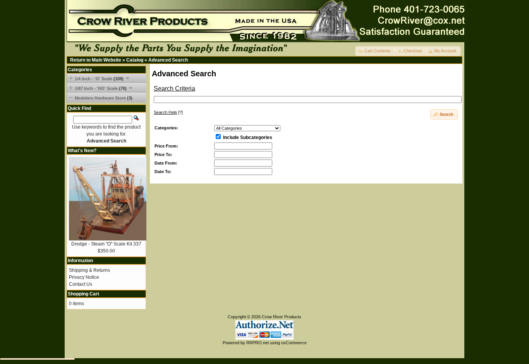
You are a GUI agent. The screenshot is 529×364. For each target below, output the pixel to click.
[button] (375, 51)
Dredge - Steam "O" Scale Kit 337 (106, 244)
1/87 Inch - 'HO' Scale (101, 88)
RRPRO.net (257, 342)
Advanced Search (168, 60)
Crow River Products (281, 316)
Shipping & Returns (89, 270)
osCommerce (294, 342)
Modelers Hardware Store (103, 98)
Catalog (134, 60)
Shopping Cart (83, 294)
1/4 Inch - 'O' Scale (99, 78)
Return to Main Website (95, 60)
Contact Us (80, 284)
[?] (168, 112)
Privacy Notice (84, 277)
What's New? (82, 150)
